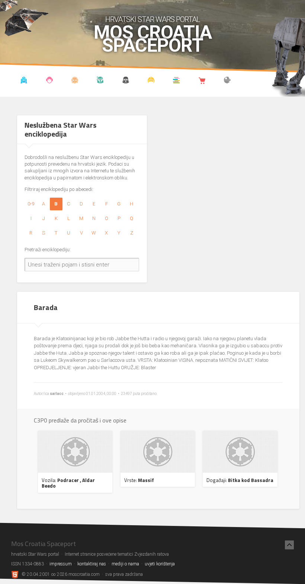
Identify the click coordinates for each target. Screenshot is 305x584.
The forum (227, 81)
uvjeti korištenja (160, 564)
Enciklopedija (75, 81)
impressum (60, 564)
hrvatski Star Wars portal (152, 19)
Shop (201, 81)
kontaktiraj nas (91, 564)
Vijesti (24, 81)
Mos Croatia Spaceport (153, 39)
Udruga (125, 81)
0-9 (31, 204)
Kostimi (151, 81)
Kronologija (100, 81)
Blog (49, 81)
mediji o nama (125, 564)
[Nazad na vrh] (289, 544)
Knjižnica (176, 81)
